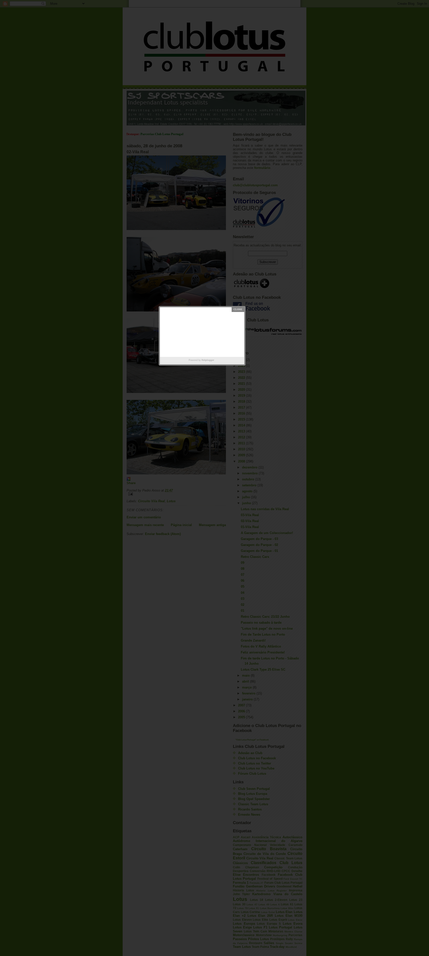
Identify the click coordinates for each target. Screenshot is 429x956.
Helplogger (208, 360)
